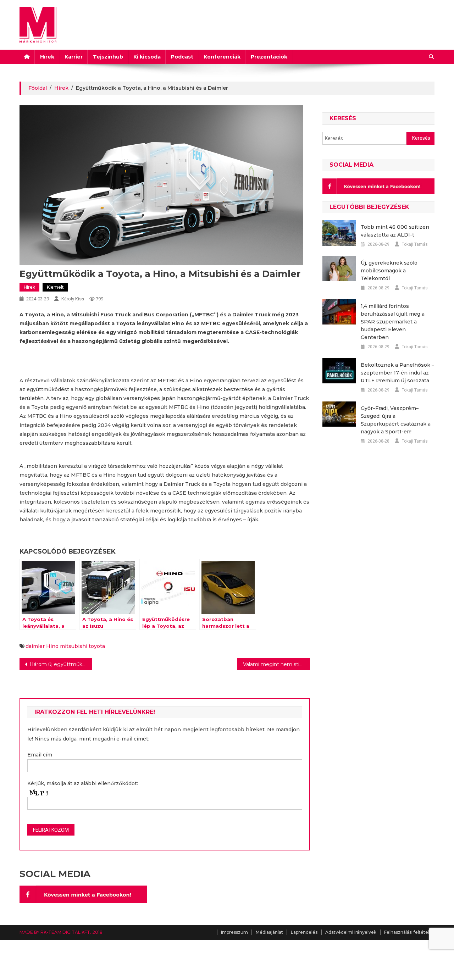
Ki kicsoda (147, 57)
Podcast (182, 57)
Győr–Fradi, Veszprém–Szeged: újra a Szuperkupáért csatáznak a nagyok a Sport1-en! (396, 420)
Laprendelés (304, 932)
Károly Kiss (72, 298)
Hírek (47, 57)
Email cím (39, 754)
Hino (52, 646)
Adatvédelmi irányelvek (350, 932)
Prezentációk (269, 57)
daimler (35, 646)
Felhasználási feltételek (409, 932)
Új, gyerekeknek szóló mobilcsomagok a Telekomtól (389, 271)
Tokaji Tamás (415, 244)
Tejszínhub (108, 57)
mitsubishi (73, 646)
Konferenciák (222, 57)
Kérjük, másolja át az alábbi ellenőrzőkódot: (82, 783)
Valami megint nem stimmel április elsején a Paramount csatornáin (276, 664)
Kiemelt (55, 287)
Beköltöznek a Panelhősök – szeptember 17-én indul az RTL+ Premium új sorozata (397, 373)
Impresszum (234, 932)
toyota (97, 646)
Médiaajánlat (269, 932)
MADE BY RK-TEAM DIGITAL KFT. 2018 (61, 932)
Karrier (74, 57)
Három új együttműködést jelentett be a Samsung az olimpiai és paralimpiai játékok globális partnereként (60, 664)
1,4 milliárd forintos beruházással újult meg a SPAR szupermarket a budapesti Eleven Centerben (393, 321)
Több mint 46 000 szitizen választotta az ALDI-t (395, 231)
